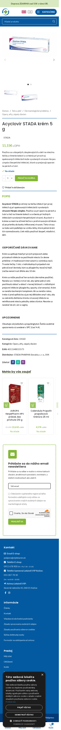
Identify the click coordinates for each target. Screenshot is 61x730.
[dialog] (24, 699)
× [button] (42, 675)
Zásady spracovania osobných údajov (20, 624)
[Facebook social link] (13, 362)
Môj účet (8, 656)
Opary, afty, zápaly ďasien (14, 114)
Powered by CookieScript (24, 724)
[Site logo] (5, 11)
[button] (5, 60)
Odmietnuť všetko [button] (24, 715)
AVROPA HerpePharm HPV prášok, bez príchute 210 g (15, 415)
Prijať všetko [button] (24, 707)
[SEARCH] (54, 21)
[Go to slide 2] (31, 84)
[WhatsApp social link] (18, 362)
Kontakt (7, 613)
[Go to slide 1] (28, 84)
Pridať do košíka (26, 178)
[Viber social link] (23, 362)
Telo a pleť (16, 111)
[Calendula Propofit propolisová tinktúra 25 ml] (41, 393)
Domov (5, 111)
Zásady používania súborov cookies (19, 629)
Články (7, 608)
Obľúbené (8, 661)
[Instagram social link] (9, 593)
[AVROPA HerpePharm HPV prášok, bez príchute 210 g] (15, 393)
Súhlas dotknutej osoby (14, 635)
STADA (7, 137)
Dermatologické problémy (37, 111)
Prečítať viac (11, 702)
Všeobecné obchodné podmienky (18, 618)
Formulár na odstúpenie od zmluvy (19, 640)
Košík (6, 667)
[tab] (6, 196)
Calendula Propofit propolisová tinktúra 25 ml (41, 413)
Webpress (49, 717)
